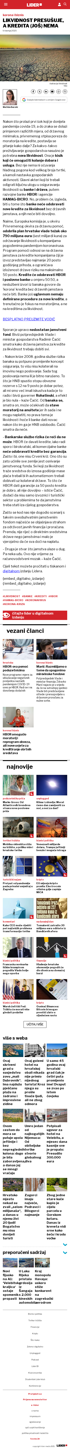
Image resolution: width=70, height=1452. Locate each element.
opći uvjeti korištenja (35, 1427)
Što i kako (35, 1340)
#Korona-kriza (14, 604)
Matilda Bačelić (10, 107)
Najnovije (20, 766)
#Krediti (41, 596)
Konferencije (35, 1386)
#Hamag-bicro (13, 600)
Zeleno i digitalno (35, 1346)
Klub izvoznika (35, 1372)
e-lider (35, 1405)
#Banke (27, 596)
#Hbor (53, 596)
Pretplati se (35, 1394)
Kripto (35, 1333)
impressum (35, 1416)
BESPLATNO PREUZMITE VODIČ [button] (29, 319)
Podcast (35, 1359)
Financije (35, 1327)
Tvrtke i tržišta (35, 1320)
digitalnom (11, 571)
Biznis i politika (35, 1314)
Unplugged (35, 1353)
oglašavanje (35, 1422)
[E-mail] (52, 91)
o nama (35, 1410)
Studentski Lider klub (35, 1379)
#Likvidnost (11, 596)
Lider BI (35, 1366)
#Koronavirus (35, 600)
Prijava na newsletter (35, 1399)
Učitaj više (35, 1024)
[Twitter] (39, 91)
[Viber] (65, 91)
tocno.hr (35, 1438)
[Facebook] (33, 91)
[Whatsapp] (58, 91)
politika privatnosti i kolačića (35, 1433)
